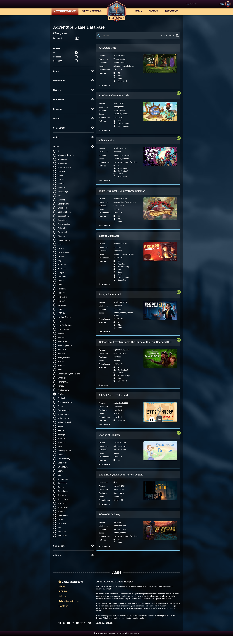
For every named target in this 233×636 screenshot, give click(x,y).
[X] (64, 622)
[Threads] (81, 622)
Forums (153, 11)
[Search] (200, 4)
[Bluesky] (89, 622)
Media (138, 11)
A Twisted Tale (107, 47)
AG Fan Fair (171, 11)
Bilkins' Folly (106, 140)
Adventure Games (65, 11)
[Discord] (68, 622)
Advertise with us (68, 601)
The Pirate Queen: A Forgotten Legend (121, 474)
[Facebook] (60, 622)
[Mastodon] (85, 622)
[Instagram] (73, 622)
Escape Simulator (109, 235)
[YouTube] (77, 622)
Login (221, 4)
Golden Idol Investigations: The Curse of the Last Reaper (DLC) (135, 342)
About (62, 586)
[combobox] (200, 4)
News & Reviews (92, 11)
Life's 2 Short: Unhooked (113, 395)
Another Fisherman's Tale (114, 95)
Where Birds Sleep (109, 514)
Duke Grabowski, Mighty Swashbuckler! (122, 191)
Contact (63, 606)
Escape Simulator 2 (110, 294)
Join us (62, 596)
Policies (63, 591)
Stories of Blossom (110, 435)
